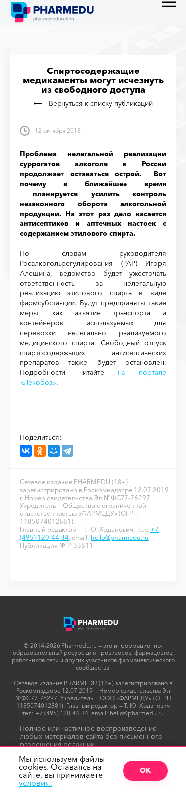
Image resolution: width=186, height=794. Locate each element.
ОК (145, 770)
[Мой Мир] (54, 451)
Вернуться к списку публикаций (101, 103)
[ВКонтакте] (26, 451)
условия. (35, 783)
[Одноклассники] (40, 451)
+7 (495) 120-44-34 (61, 713)
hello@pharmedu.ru (120, 537)
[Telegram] (67, 451)
